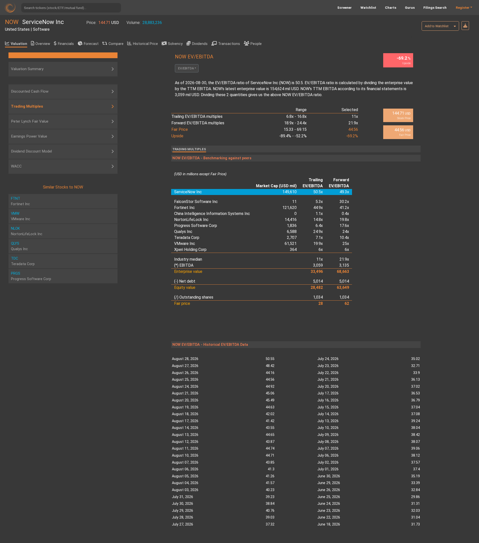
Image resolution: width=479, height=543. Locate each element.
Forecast (91, 44)
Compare (116, 44)
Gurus (410, 7)
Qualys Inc (183, 231)
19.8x (344, 219)
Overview (42, 44)
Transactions (229, 44)
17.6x (344, 225)
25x (346, 243)
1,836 (292, 225)
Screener (344, 7)
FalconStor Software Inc (196, 201)
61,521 (291, 243)
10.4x (344, 237)
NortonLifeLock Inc (191, 219)
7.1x (319, 237)
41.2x (344, 207)
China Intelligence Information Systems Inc (212, 213)
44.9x (318, 207)
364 (293, 249)
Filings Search (435, 7)
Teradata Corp (186, 237)
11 (294, 201)
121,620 (289, 207)
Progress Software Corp (195, 225)
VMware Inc (184, 243)
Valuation (19, 44)
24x (346, 231)
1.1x (319, 213)
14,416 (291, 219)
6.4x (319, 225)
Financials (66, 44)
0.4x (345, 213)
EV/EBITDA (186, 68)
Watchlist (368, 7)
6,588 (292, 231)
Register (463, 7)
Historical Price (145, 44)
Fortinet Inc (184, 207)
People (256, 44)
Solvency (175, 44)
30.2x (344, 201)
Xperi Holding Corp (190, 249)
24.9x (318, 231)
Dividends (200, 44)
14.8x (318, 219)
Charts (390, 7)
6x (321, 249)
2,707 (292, 237)
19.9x (318, 243)
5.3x (319, 201)
